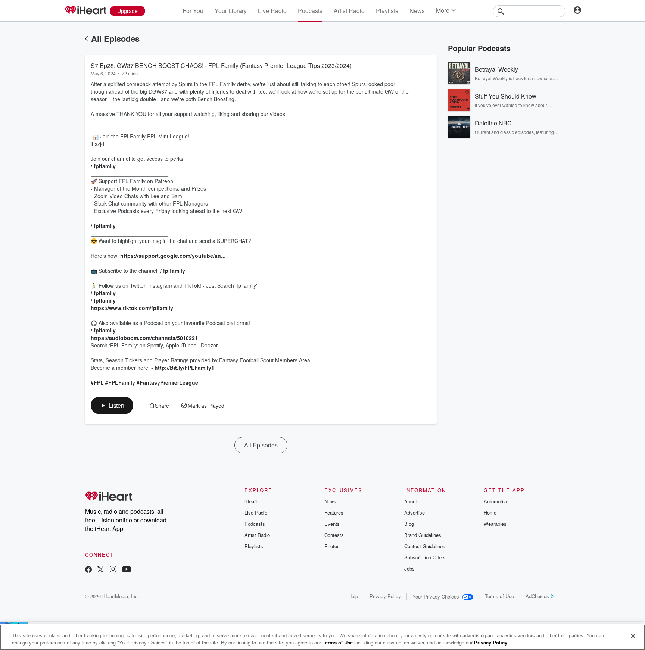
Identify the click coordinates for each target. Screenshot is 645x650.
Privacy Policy (385, 596)
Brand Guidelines (422, 534)
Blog (409, 523)
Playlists (387, 10)
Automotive (496, 501)
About (410, 501)
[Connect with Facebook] (88, 570)
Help (353, 596)
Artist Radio (349, 10)
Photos (332, 546)
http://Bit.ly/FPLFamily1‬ (184, 367)
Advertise (414, 512)
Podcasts (310, 10)
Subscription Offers (425, 557)
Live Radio (272, 10)
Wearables (495, 523)
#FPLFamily (120, 382)
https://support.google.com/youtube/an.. (172, 255)
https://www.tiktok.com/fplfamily (132, 308)
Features (333, 512)
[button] (112, 405)
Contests (334, 534)
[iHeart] (85, 10)
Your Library (231, 10)
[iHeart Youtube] (126, 570)
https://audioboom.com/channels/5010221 (144, 337)
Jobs (409, 568)
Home (490, 512)
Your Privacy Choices (435, 596)
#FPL (97, 382)
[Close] (633, 636)
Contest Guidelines (424, 546)
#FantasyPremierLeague (167, 382)
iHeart (250, 501)
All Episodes (115, 38)
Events (332, 523)
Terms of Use (499, 596)
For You (193, 10)
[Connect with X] (100, 570)
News (417, 10)
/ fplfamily (104, 166)
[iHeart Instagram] (113, 570)
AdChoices (537, 596)
